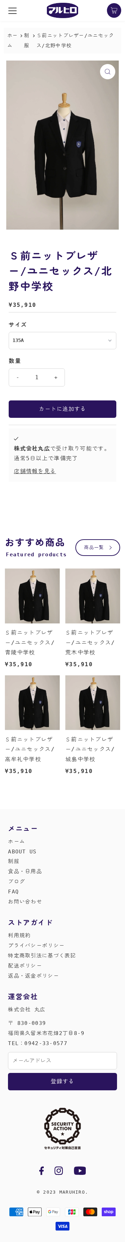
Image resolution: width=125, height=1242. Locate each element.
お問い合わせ (25, 902)
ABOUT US (22, 852)
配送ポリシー (25, 966)
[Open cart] (114, 10)
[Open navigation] (12, 10)
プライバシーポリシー (36, 945)
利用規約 (19, 935)
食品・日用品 (25, 871)
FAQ (13, 892)
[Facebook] (41, 1172)
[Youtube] (80, 1172)
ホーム (12, 40)
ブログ (16, 881)
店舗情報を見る (35, 471)
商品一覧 (94, 547)
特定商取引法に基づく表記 (42, 956)
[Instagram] (59, 1172)
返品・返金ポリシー (33, 976)
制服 (13, 861)
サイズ (18, 324)
